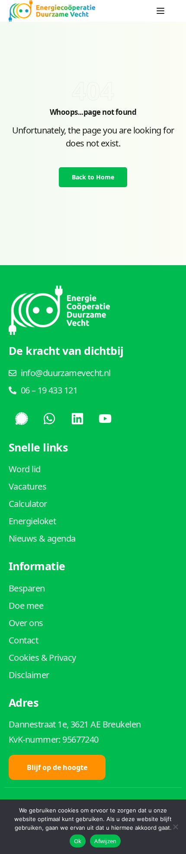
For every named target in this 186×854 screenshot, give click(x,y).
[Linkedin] (77, 419)
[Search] (177, 10)
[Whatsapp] (49, 419)
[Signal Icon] (22, 419)
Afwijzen (105, 841)
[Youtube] (105, 419)
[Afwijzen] (175, 826)
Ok (78, 841)
